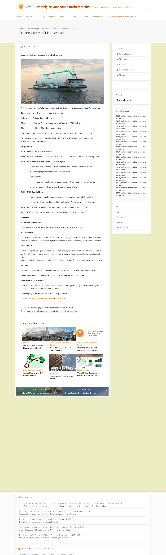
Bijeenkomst (46, 28)
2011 (118, 182)
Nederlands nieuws (61, 28)
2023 (118, 131)
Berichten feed (122, 217)
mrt (127, 116)
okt (117, 123)
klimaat (66, 311)
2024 (118, 126)
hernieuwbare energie (47, 311)
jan (122, 116)
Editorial (80, 370)
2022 (118, 136)
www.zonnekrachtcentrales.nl (40, 298)
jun (136, 116)
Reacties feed (122, 222)
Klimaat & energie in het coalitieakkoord (33, 374)
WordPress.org (122, 228)
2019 (118, 152)
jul (138, 116)
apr (130, 116)
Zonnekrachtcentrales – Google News (36, 548)
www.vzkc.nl (61, 298)
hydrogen (59, 311)
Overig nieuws (26, 497)
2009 (118, 193)
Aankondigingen (32, 28)
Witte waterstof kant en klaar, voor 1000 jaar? (33, 346)
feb (124, 116)
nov (120, 123)
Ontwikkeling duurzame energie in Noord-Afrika (87, 374)
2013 (118, 172)
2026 (118, 116)
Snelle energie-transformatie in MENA (121, 17)
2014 (118, 167)
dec (123, 123)
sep (144, 121)
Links (74, 17)
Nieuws (41, 17)
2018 (118, 157)
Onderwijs (52, 17)
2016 (118, 162)
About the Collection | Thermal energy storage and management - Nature (47, 511)
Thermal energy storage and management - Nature (39, 519)
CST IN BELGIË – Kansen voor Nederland (61, 349)
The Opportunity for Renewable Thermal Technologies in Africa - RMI (46, 535)
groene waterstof (32, 311)
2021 (118, 141)
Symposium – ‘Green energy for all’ (61, 377)
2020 (118, 147)
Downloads (63, 17)
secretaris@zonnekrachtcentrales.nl (49, 285)
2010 (118, 188)
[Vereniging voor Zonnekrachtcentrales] (26, 7)
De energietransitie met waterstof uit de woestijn (87, 349)
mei (133, 116)
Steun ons (84, 17)
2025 (118, 121)
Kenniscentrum (98, 17)
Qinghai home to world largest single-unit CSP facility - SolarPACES (45, 527)
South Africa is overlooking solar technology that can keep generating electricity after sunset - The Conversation (63, 503)
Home (18, 17)
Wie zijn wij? (29, 17)
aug (141, 136)
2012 (118, 177)
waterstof (73, 311)
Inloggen (120, 212)
